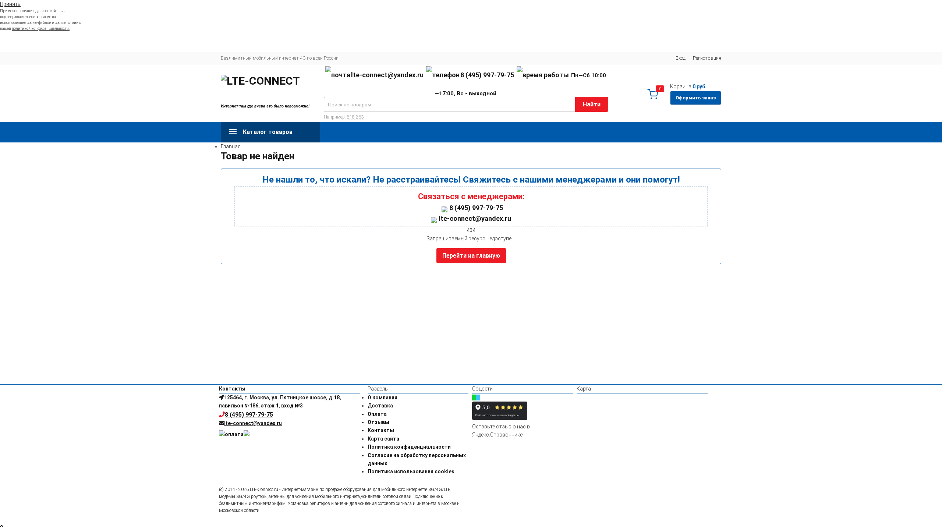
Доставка (380, 406)
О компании (382, 397)
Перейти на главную (471, 255)
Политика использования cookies (411, 471)
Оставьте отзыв (491, 427)
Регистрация (707, 58)
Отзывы (378, 422)
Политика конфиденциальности (409, 447)
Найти (592, 104)
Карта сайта (383, 439)
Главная (231, 146)
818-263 (355, 117)
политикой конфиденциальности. (41, 28)
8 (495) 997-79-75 (487, 75)
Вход (681, 58)
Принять (10, 4)
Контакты (381, 430)
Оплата (377, 414)
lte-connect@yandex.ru (387, 75)
